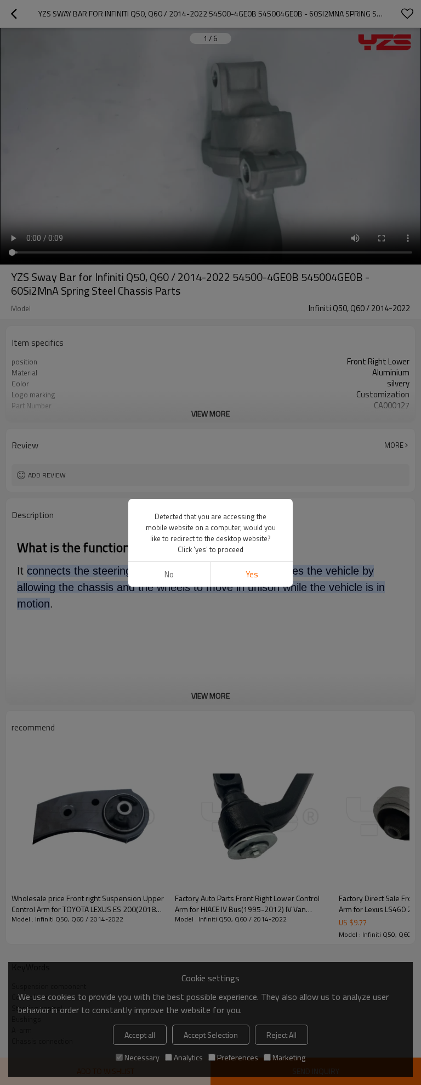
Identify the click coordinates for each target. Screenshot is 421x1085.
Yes (252, 574)
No (169, 574)
